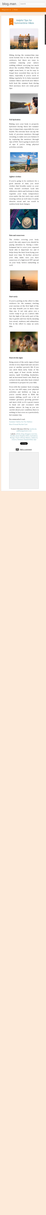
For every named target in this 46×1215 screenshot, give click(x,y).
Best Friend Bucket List (18, 424)
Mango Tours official (17, 438)
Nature (28, 438)
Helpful (22, 436)
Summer (20, 439)
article (18, 434)
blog (22, 434)
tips (35, 439)
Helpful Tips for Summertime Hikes (24, 21)
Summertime (28, 439)
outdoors (34, 438)
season (14, 439)
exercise (34, 434)
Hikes (27, 436)
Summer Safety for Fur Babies (20, 422)
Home (16, 10)
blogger (28, 434)
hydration (33, 436)
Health (12, 436)
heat (17, 436)
